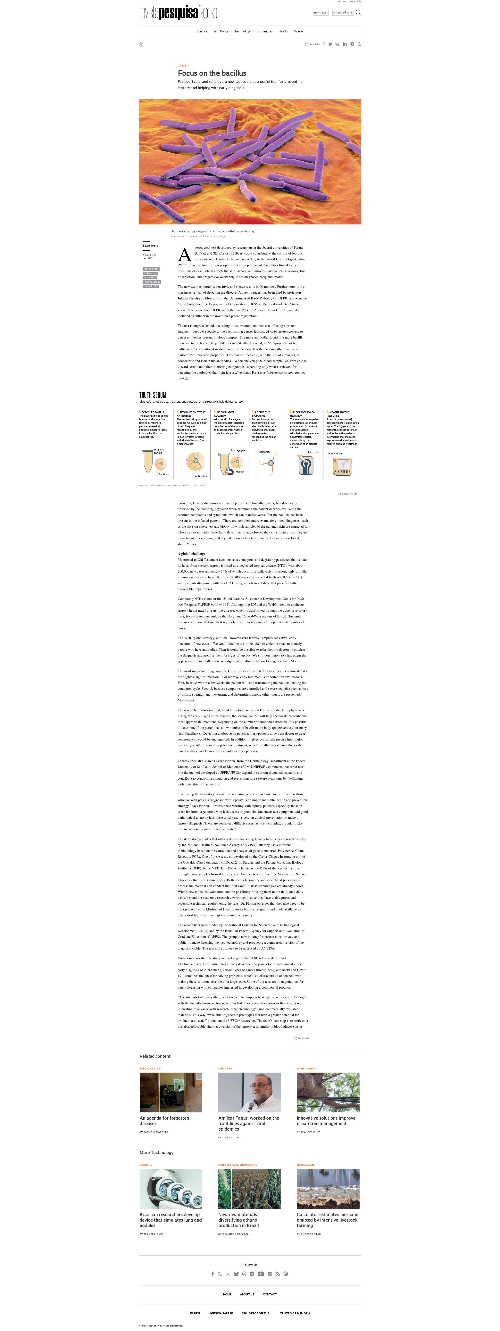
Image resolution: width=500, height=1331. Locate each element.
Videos (298, 31)
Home (227, 1294)
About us (247, 1294)
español (342, 2)
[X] (220, 1274)
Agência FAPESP (221, 1313)
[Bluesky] (236, 1274)
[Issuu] (285, 1274)
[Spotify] (270, 1274)
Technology (242, 31)
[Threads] (244, 1274)
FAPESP (195, 1313)
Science (202, 31)
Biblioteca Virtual (257, 1313)
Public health (151, 286)
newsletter (321, 12)
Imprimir (141, 44)
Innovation (150, 278)
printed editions (343, 12)
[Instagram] (227, 1274)
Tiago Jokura (150, 246)
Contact (270, 1294)
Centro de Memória (295, 1313)
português (355, 2)
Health (283, 31)
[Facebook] (214, 1274)
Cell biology (150, 273)
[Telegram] (252, 1274)
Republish (314, 44)
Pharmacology (152, 282)
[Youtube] (260, 1274)
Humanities (264, 31)
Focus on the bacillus (212, 74)
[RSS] (277, 1274)
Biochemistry (151, 269)
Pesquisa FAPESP (203, 604)
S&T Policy (221, 31)
